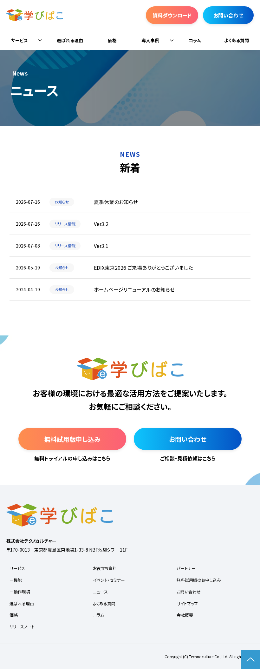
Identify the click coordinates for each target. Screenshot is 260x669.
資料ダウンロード (172, 15)
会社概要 (185, 615)
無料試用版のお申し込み (199, 580)
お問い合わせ (228, 15)
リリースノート (22, 627)
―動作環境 (20, 592)
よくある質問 (236, 40)
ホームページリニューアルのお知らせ (134, 289)
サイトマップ (187, 603)
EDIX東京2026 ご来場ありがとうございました (143, 267)
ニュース (100, 592)
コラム (195, 40)
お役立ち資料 (105, 568)
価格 (112, 40)
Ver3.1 (101, 245)
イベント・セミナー (109, 580)
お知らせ (62, 201)
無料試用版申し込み (72, 439)
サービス (19, 40)
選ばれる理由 (70, 40)
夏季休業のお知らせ (116, 202)
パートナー (186, 568)
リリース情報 (65, 223)
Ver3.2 (101, 224)
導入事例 (150, 40)
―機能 (16, 580)
